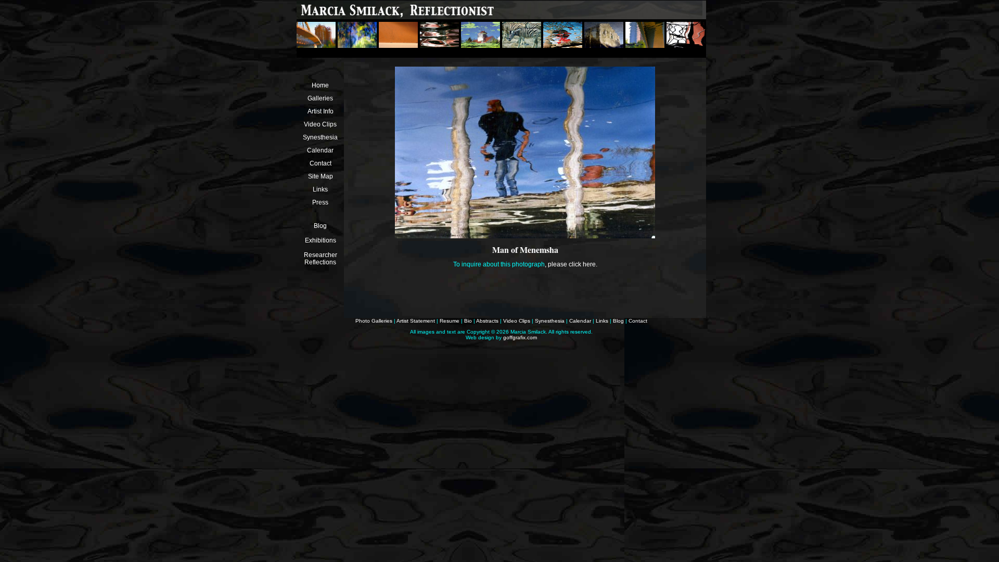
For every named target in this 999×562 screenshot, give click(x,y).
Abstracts (487, 321)
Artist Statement (415, 321)
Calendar (320, 150)
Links (320, 189)
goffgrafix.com (520, 337)
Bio (468, 321)
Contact (320, 163)
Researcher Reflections (320, 258)
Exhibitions (320, 240)
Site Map (320, 176)
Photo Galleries (373, 321)
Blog (320, 225)
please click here (572, 264)
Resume (449, 321)
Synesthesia (320, 137)
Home (320, 85)
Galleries (320, 98)
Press (320, 202)
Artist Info (321, 111)
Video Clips (320, 124)
